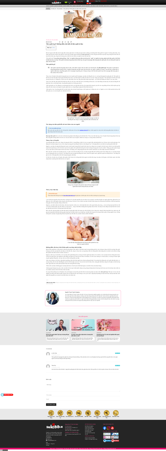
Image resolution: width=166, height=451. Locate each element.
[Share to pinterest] (68, 42)
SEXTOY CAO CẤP (86, 5)
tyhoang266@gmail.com (51, 440)
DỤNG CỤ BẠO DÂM (77, 5)
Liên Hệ (86, 434)
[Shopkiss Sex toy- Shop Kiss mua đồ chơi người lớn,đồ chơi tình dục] (56, 2)
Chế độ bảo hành (88, 431)
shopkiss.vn (49, 439)
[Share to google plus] (65, 42)
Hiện (53, 47)
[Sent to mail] (71, 42)
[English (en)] (90, 3)
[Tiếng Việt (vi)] (88, 3)
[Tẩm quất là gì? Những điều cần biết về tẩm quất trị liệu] (83, 24)
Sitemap (47, 445)
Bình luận (117, 353)
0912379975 (104, 1)
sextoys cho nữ (84, 130)
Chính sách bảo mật (89, 427)
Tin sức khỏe (55, 39)
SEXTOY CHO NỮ (49, 5)
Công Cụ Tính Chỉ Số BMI (90, 437)
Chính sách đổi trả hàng (89, 428)
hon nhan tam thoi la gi (69, 195)
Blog (47, 442)
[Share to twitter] (62, 42)
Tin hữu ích (48, 39)
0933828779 (92, 1)
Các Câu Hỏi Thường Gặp (90, 432)
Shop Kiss (48, 443)
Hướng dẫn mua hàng (89, 430)
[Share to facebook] (59, 42)
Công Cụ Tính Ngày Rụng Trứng (91, 439)
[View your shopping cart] (66, 2)
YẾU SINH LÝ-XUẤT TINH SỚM (97, 5)
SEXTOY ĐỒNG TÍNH (67, 5)
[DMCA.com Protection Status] (4, 450)
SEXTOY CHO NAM (58, 5)
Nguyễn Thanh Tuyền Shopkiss (72, 292)
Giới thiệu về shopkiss (89, 426)
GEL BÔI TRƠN (113, 5)
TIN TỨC (48, 8)
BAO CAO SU (106, 5)
